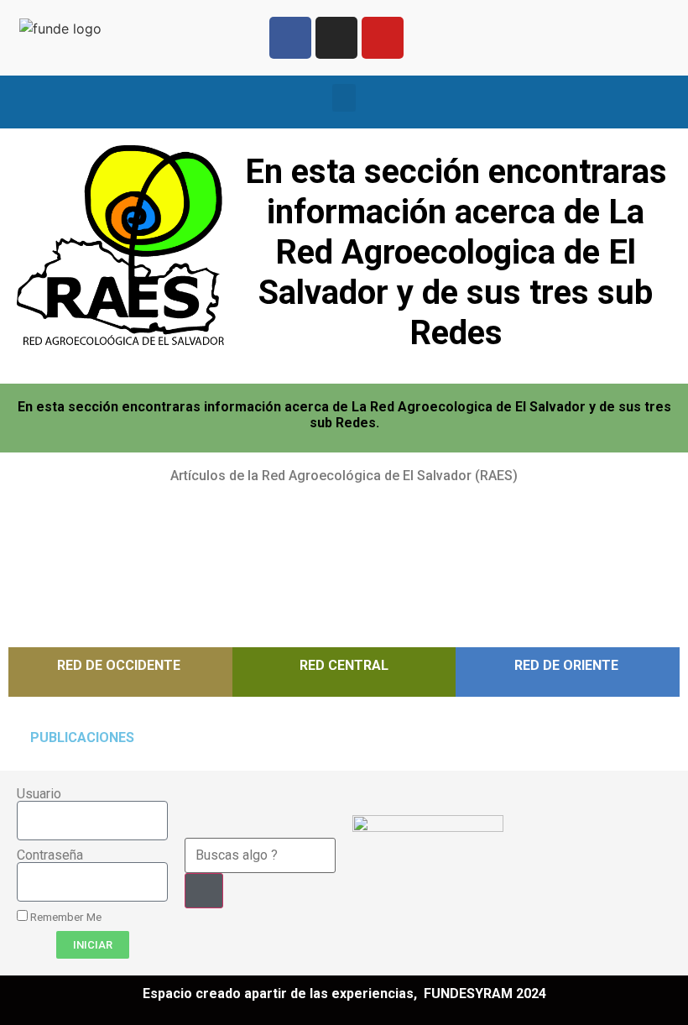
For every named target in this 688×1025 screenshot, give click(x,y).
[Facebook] (290, 38)
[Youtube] (383, 38)
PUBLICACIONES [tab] (82, 737)
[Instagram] (336, 38)
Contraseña (50, 855)
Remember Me (65, 916)
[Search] (204, 890)
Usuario (39, 794)
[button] (344, 98)
